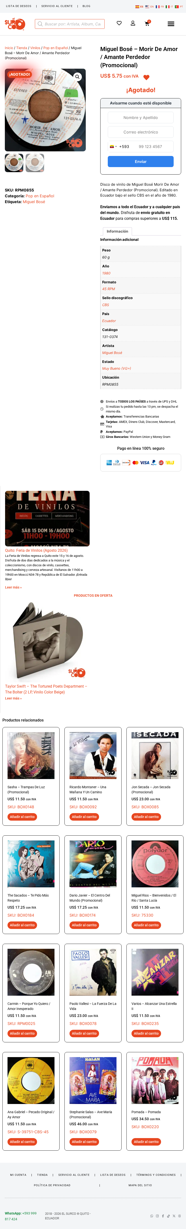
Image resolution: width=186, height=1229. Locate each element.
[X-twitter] (174, 1216)
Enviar (141, 161)
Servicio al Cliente (57, 6)
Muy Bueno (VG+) (116, 368)
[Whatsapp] (151, 1216)
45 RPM (108, 289)
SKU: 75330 (154, 905)
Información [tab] (117, 231)
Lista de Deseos (18, 6)
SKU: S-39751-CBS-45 (31, 1122)
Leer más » (13, 587)
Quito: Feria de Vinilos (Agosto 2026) (36, 550)
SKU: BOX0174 (90, 905)
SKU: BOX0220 (146, 1119)
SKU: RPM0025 (29, 1014)
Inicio (9, 48)
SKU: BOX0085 (151, 797)
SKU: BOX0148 (26, 797)
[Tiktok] (168, 1216)
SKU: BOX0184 (28, 905)
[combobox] (118, 146)
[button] (171, 24)
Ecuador (109, 321)
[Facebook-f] (162, 1216)
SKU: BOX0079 (91, 1122)
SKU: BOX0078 (93, 1014)
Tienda (21, 48)
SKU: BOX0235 (154, 1014)
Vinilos (35, 48)
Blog (87, 6)
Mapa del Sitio (140, 1185)
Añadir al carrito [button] (22, 817)
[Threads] (179, 1216)
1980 (106, 273)
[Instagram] (157, 1216)
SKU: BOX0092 (88, 797)
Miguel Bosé (34, 201)
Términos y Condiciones (156, 1175)
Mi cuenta (18, 1175)
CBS (105, 305)
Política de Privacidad (52, 1185)
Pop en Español (55, 48)
